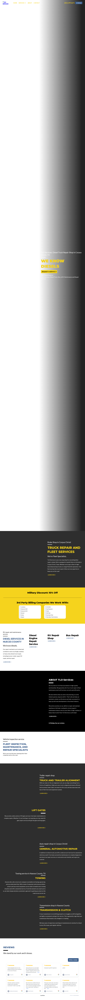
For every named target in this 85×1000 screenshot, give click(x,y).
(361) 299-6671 (69, 3)
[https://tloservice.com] (7, 2)
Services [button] (22, 3)
